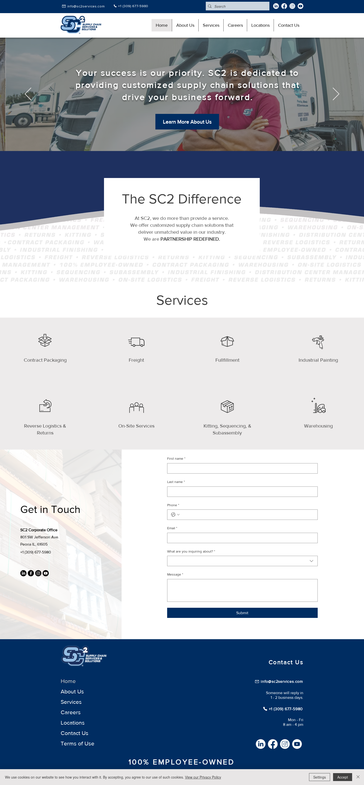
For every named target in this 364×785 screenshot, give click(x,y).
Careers (71, 712)
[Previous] (28, 94)
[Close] (358, 777)
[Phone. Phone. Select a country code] (175, 515)
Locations (73, 723)
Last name (176, 482)
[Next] (336, 94)
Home (68, 681)
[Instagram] (292, 6)
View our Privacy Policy (203, 777)
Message (175, 574)
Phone (173, 505)
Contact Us (74, 733)
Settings (319, 777)
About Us (72, 691)
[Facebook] (284, 6)
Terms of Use (77, 743)
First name (176, 458)
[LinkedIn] (276, 6)
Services (71, 702)
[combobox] (242, 561)
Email (172, 528)
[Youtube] (300, 6)
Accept (342, 777)
